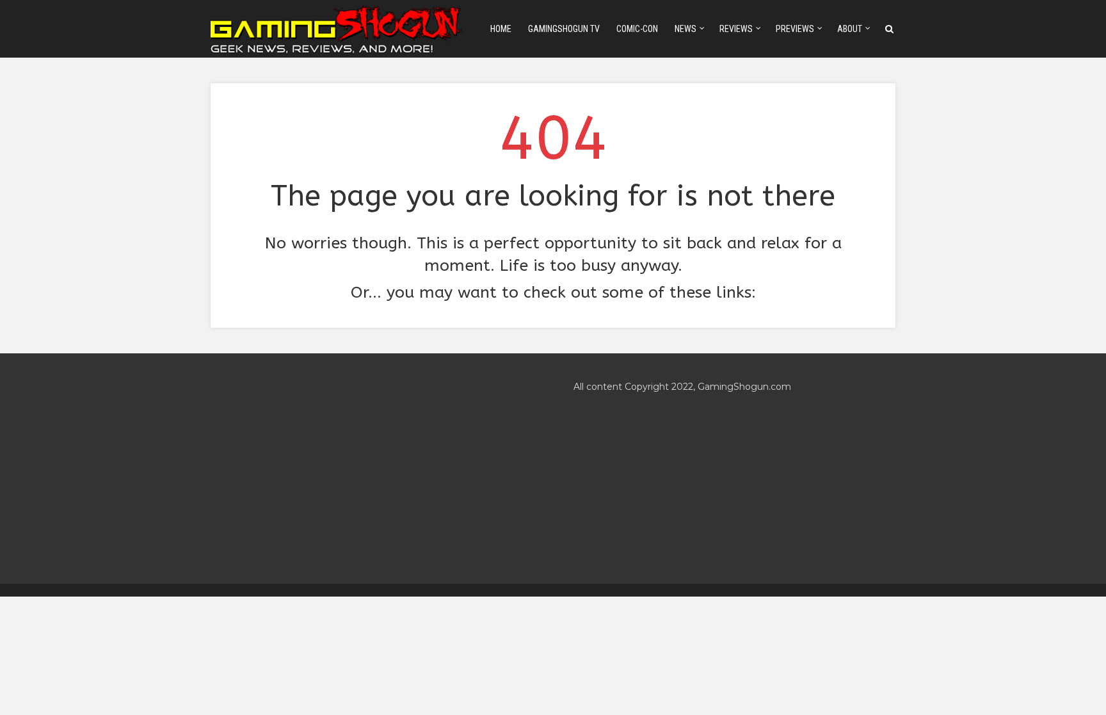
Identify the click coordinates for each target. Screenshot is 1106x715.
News (685, 29)
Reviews (736, 29)
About (849, 29)
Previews (795, 29)
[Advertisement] (372, 468)
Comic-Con (637, 29)
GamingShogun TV (564, 29)
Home (500, 29)
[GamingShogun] (337, 28)
